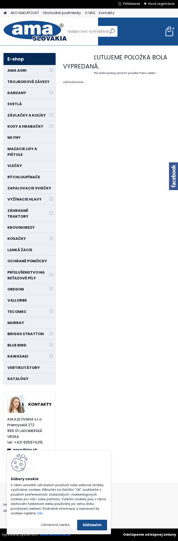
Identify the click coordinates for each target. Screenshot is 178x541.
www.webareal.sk (55, 534)
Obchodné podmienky (62, 12)
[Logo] (35, 31)
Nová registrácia (161, 3)
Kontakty (107, 12)
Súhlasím (92, 525)
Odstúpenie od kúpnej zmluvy (149, 534)
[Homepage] (5, 13)
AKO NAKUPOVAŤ (24, 12)
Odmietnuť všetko (55, 525)
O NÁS (90, 12)
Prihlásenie (131, 3)
